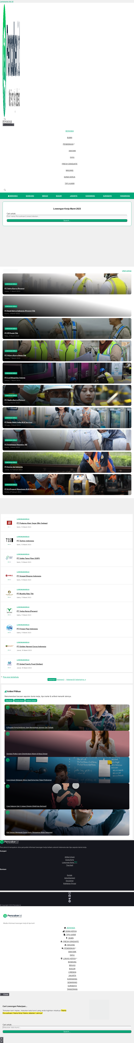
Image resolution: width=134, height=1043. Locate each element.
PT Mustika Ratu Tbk (25, 594)
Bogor (59, 196)
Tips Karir (69, 184)
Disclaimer (70, 881)
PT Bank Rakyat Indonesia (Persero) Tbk (20, 311)
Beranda (70, 131)
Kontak (69, 875)
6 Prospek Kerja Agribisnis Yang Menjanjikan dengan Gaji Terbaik (30, 727)
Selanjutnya (80, 679)
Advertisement (69, 878)
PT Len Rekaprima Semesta (15, 378)
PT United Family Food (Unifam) (30, 664)
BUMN (69, 138)
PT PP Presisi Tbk (11, 333)
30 (70, 679)
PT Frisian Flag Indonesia (27, 629)
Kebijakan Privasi (69, 883)
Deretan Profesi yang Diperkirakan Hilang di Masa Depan (27, 754)
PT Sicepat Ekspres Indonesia (29, 576)
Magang (69, 170)
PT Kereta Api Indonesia (14, 467)
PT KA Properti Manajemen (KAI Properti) (21, 489)
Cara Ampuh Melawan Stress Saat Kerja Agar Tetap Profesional (29, 780)
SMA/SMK (72, 151)
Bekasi (45, 196)
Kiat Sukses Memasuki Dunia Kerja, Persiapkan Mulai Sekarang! (29, 832)
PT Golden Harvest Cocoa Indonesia (31, 646)
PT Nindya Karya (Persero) (15, 400)
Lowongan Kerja (69, 862)
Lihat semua (126, 271)
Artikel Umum (31, 700)
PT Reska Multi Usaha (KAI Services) (18, 422)
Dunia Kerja (69, 177)
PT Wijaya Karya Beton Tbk (15, 355)
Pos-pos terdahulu (11, 677)
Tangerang (125, 196)
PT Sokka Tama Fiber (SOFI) (28, 558)
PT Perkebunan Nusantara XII (16, 444)
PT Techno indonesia (25, 541)
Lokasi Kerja (69, 959)
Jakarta (73, 196)
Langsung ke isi (6, 1)
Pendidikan (68, 144)
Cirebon (72, 972)
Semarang (72, 982)
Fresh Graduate (69, 164)
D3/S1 (72, 157)
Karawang (90, 196)
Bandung (30, 196)
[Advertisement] (67, 247)
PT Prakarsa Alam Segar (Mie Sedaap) (32, 523)
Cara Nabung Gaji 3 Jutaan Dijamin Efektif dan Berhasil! (26, 806)
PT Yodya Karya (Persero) (14, 288)
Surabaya (107, 196)
